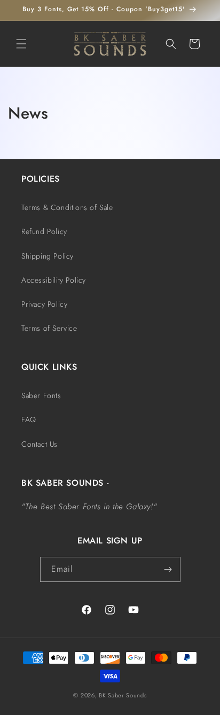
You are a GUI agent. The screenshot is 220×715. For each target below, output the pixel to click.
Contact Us (39, 444)
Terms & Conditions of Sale (67, 207)
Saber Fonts (41, 395)
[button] (21, 44)
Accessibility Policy (53, 280)
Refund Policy (44, 231)
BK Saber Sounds (123, 695)
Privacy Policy (44, 304)
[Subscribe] (168, 569)
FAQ (28, 419)
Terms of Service (49, 328)
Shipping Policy (47, 256)
